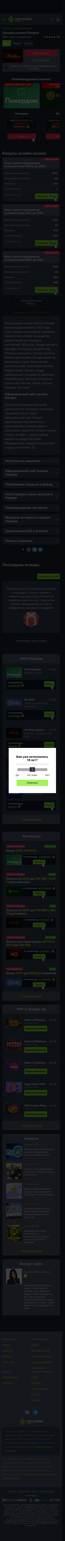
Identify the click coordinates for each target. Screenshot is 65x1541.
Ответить (32, 782)
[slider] (32, 769)
